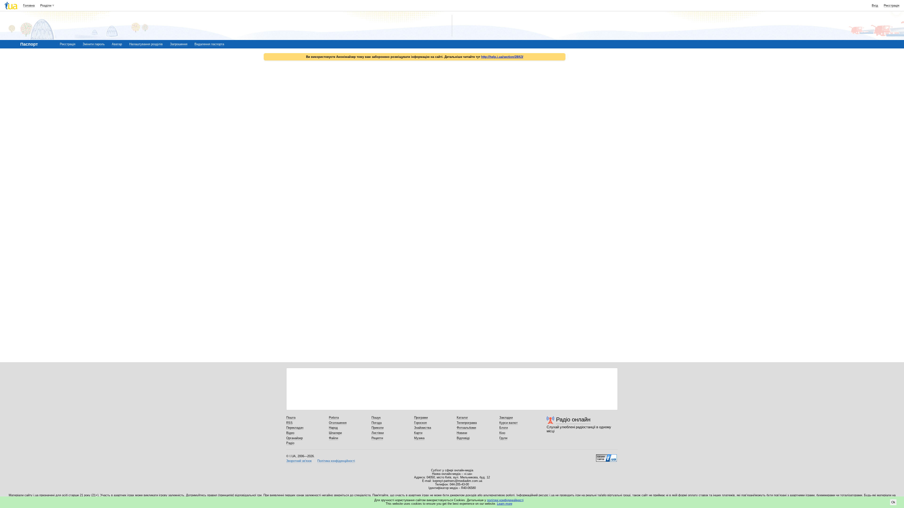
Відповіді (463, 438)
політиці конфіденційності (505, 500)
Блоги (503, 427)
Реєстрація (891, 5)
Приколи (377, 427)
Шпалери (335, 433)
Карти (418, 433)
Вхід (875, 5)
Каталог (462, 417)
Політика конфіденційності (336, 461)
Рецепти (377, 438)
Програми (421, 417)
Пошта (290, 417)
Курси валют (508, 423)
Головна (29, 5)
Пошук (376, 417)
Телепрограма (467, 423)
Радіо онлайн (573, 419)
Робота (334, 417)
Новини (462, 433)
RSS (289, 423)
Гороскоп (420, 423)
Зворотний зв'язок (299, 461)
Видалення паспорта (209, 44)
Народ (333, 427)
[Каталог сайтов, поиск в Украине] (606, 456)
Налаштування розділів (146, 44)
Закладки (506, 417)
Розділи (45, 5)
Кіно (502, 433)
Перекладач (294, 427)
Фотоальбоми (466, 427)
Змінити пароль (94, 44)
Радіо (290, 443)
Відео (290, 433)
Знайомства (422, 427)
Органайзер (294, 438)
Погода (376, 423)
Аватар (117, 44)
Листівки (377, 433)
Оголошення (338, 423)
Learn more (504, 503)
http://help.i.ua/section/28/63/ (502, 57)
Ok (893, 502)
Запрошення (178, 44)
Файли (333, 438)
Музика (419, 438)
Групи (503, 438)
